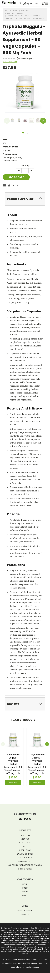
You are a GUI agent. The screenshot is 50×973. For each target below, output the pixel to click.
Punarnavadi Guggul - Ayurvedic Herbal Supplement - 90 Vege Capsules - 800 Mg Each (13, 764)
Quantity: (25, 165)
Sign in (19, 910)
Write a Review (10, 61)
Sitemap (25, 914)
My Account (32, 3)
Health (25, 891)
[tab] (25, 198)
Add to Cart (13, 782)
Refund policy (25, 861)
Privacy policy (25, 857)
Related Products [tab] (23, 720)
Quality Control (25, 854)
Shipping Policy (25, 869)
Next (43, 121)
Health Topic (25, 835)
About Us (25, 839)
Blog (25, 846)
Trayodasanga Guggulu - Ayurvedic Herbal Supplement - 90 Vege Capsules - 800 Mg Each (37, 764)
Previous (7, 121)
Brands (25, 895)
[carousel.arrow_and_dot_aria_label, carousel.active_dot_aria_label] (23, 133)
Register (30, 910)
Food (25, 888)
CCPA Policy (25, 850)
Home (25, 884)
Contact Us (25, 842)
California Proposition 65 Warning (25, 865)
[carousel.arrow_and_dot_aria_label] (27, 133)
